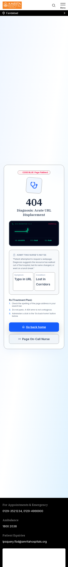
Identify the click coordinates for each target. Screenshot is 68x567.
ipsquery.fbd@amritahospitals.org (25, 541)
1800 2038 (10, 526)
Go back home (36, 327)
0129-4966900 (33, 511)
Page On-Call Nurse (36, 339)
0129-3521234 (12, 511)
